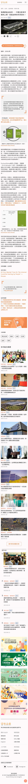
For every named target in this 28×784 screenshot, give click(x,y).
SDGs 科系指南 (5, 756)
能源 (22, 336)
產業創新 (3, 436)
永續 (17, 336)
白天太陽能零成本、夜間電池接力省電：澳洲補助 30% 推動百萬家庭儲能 (13, 439)
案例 (14, 364)
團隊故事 (3, 736)
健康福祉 (6, 581)
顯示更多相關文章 (14, 544)
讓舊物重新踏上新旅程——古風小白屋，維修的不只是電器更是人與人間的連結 (14, 600)
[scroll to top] (25, 780)
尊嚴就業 (9, 364)
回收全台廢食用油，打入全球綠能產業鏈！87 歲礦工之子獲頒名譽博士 (13, 511)
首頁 (2, 8)
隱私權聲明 (14, 773)
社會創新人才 (4, 753)
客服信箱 (16, 750)
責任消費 (6, 610)
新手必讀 (16, 736)
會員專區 (19, 2)
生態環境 (10, 8)
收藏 (15, 36)
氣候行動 (16, 8)
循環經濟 (3, 508)
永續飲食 (12, 623)
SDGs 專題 (17, 739)
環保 (8, 340)
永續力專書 (17, 742)
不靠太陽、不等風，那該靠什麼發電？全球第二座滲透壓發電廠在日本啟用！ (13, 415)
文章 (6, 8)
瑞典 (11, 336)
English (3, 742)
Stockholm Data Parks (7, 145)
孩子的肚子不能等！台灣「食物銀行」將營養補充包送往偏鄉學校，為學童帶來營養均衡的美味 (15, 627)
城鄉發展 (9, 388)
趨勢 (9, 17)
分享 (2, 36)
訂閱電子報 (17, 753)
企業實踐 (9, 532)
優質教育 (6, 566)
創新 (3, 340)
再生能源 (4, 336)
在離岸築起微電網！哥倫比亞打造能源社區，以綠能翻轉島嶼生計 (13, 391)
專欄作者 (3, 739)
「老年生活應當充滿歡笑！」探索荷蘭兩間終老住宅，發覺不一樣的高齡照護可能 (14, 585)
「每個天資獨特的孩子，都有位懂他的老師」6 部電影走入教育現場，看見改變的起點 (14, 570)
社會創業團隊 (4, 750)
